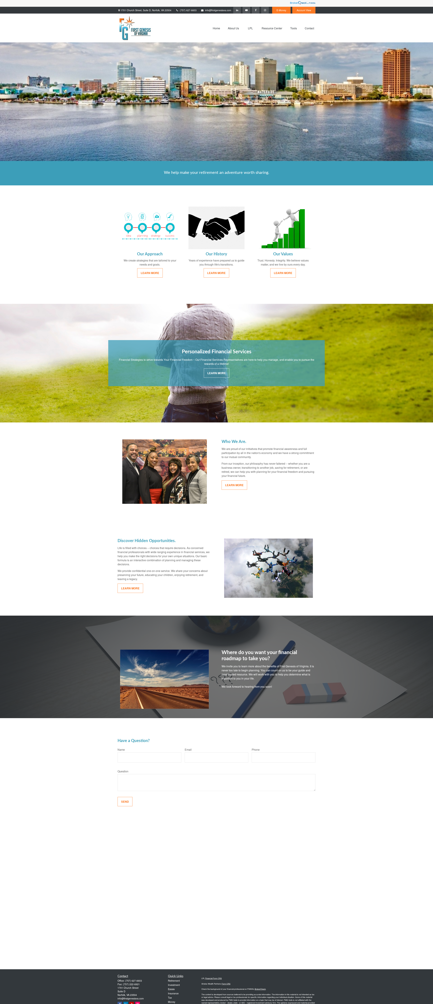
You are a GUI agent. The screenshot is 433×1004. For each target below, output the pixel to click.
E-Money (281, 10)
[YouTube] (246, 10)
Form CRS (226, 983)
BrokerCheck (260, 989)
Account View (304, 10)
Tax (170, 997)
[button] (216, 27)
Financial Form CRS (213, 978)
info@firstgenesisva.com (218, 10)
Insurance (173, 993)
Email (188, 750)
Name (121, 750)
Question (123, 771)
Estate (171, 989)
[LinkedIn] (237, 10)
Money (171, 1001)
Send (125, 802)
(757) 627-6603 (188, 10)
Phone (256, 750)
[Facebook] (255, 10)
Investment (174, 985)
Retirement (174, 980)
